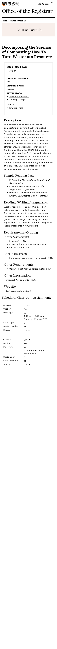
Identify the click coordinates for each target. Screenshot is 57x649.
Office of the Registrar (27, 11)
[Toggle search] (52, 3)
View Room (30, 353)
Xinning (16, 99)
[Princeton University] (10, 4)
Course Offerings (18, 21)
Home (4, 21)
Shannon (18, 96)
